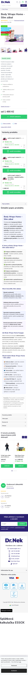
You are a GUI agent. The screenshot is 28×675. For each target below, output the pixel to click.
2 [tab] (13, 470)
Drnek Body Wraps (15, 561)
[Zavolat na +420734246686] (17, 2)
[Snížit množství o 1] (24, 147)
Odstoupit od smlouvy (6, 610)
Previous (23, 437)
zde (20, 662)
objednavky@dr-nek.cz (15, 548)
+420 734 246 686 (15, 551)
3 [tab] (14, 470)
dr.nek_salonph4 (15, 558)
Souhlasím (14, 671)
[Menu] (26, 2)
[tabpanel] (7, 454)
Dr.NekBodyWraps (15, 556)
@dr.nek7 (15, 563)
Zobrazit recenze (10, 488)
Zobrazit (7, 466)
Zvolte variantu (15, 117)
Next (26, 437)
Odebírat (22, 524)
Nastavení (14, 665)
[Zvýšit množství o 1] (24, 145)
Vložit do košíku (15, 151)
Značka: (6, 127)
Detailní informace (5, 106)
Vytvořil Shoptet (14, 605)
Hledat (24, 5)
